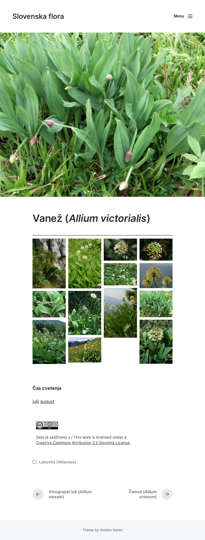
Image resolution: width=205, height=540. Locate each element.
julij (35, 401)
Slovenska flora (38, 16)
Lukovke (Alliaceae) (57, 461)
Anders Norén (111, 530)
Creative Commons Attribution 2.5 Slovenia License (83, 442)
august (47, 401)
